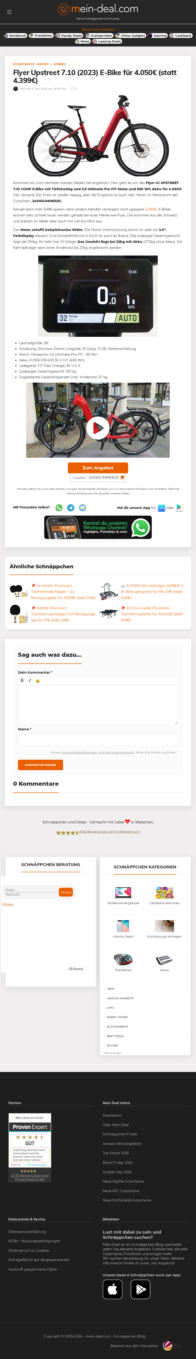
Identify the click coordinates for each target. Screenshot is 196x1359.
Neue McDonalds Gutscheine (127, 1200)
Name (25, 729)
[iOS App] (161, 508)
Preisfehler (132, 1254)
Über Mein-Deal (116, 1125)
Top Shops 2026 (116, 1153)
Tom (22, 88)
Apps (110, 1008)
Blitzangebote (117, 1026)
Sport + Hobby (52, 64)
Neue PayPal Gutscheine (123, 1181)
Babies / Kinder (117, 1017)
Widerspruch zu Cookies (28, 1250)
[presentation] (22, 680)
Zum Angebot (98, 468)
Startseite (24, 64)
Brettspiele (115, 1036)
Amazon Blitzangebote (122, 1144)
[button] (22, 680)
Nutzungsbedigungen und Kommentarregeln (98, 752)
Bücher (112, 1045)
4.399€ (151, 209)
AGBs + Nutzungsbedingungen (34, 1241)
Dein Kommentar (35, 672)
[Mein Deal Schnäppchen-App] (145, 1289)
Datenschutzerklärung (27, 1232)
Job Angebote (162, 1263)
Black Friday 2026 (118, 1162)
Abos (110, 988)
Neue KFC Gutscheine (121, 1191)
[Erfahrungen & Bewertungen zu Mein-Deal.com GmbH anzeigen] (29, 1147)
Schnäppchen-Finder (120, 1134)
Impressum (112, 1115)
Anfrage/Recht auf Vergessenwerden (39, 1260)
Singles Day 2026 (117, 1172)
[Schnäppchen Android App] (179, 508)
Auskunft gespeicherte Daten (32, 1269)
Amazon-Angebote (120, 998)
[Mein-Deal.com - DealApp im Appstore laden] (117, 1289)
